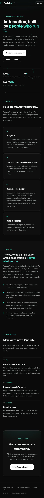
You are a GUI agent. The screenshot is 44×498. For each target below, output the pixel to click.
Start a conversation (15, 53)
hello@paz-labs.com (22, 467)
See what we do (12, 59)
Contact (39, 3)
